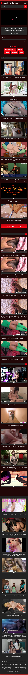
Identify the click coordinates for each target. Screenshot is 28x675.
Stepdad (7, 52)
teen (22, 52)
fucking (20, 49)
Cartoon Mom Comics (10, 49)
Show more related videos (14, 226)
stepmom (15, 52)
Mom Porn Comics (10, 3)
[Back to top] (24, 671)
